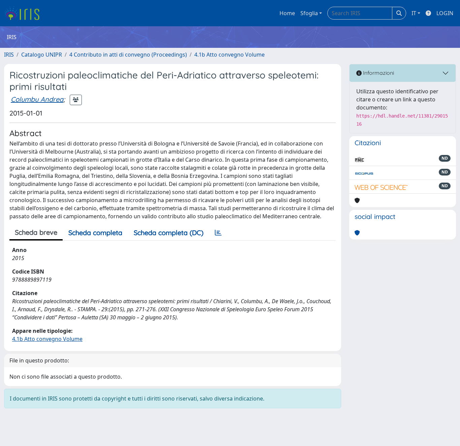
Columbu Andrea (37, 99)
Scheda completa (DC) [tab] (168, 232)
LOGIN (444, 13)
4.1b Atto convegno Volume (229, 54)
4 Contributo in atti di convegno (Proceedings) (128, 54)
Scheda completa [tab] (95, 232)
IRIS (9, 54)
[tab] (218, 233)
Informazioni (378, 72)
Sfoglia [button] (309, 13)
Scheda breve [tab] (36, 232)
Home (287, 13)
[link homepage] (24, 13)
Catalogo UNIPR (41, 54)
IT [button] (414, 13)
